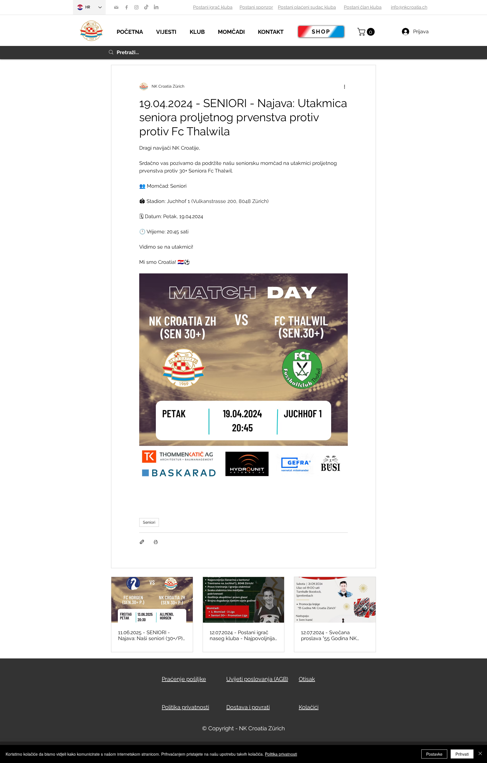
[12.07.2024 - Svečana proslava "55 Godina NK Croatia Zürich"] (335, 600)
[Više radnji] (344, 86)
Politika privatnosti (281, 754)
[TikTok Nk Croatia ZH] (146, 7)
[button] (170, 31)
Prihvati (462, 754)
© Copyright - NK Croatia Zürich (243, 728)
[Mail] (116, 7)
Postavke (434, 754)
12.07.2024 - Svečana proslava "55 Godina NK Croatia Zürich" (329, 635)
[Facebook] (126, 7)
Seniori (149, 522)
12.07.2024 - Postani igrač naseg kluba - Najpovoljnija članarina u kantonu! (242, 635)
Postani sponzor (256, 7)
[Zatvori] (480, 753)
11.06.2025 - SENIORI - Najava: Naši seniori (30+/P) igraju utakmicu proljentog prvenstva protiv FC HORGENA (150, 635)
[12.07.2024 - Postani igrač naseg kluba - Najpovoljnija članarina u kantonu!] (243, 600)
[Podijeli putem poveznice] (142, 542)
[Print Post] (155, 542)
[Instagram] (136, 7)
